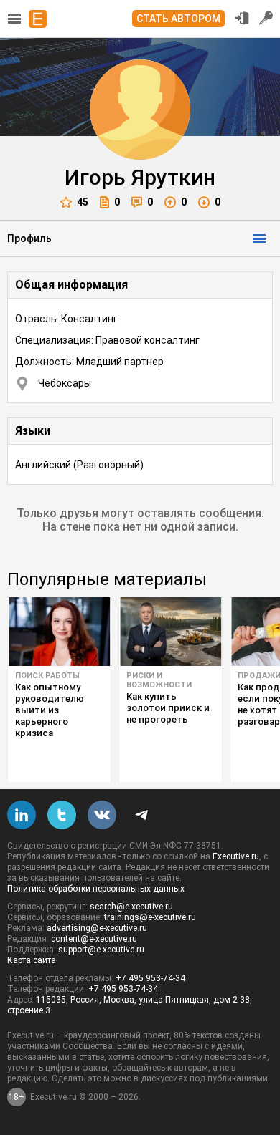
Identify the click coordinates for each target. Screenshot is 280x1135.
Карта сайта (31, 960)
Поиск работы (47, 675)
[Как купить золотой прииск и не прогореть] (170, 631)
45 (82, 202)
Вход (242, 18)
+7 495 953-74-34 (150, 978)
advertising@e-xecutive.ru (97, 928)
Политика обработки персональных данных (96, 889)
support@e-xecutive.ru (101, 950)
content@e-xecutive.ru (94, 939)
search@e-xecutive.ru (131, 907)
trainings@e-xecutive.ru (150, 917)
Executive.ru (236, 856)
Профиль (29, 238)
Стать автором (178, 18)
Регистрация (266, 18)
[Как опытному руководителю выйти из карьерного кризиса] (59, 631)
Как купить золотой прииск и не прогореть (168, 708)
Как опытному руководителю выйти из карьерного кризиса (49, 710)
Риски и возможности (159, 680)
